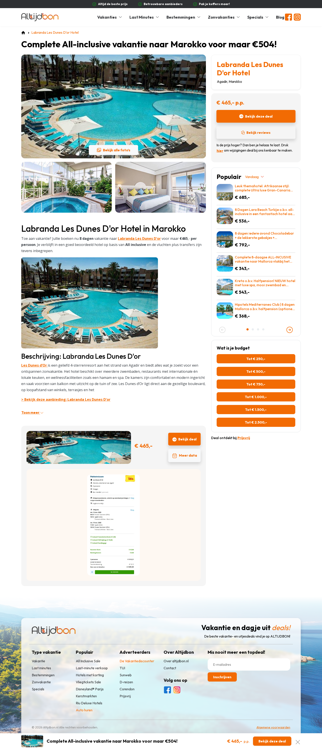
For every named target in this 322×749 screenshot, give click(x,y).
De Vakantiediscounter (137, 661)
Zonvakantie (41, 682)
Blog (280, 17)
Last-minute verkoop (92, 668)
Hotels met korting (90, 675)
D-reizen (126, 682)
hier (220, 150)
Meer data (188, 455)
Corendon (127, 689)
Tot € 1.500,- (256, 409)
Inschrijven (222, 677)
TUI (122, 668)
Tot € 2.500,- (256, 422)
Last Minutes (141, 17)
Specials (255, 17)
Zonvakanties (221, 17)
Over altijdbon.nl (176, 661)
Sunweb (126, 675)
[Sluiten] (298, 741)
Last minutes (41, 668)
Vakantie (38, 661)
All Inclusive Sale (88, 661)
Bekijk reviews (258, 132)
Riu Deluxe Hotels (89, 703)
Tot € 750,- (255, 384)
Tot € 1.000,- (256, 397)
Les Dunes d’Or (34, 365)
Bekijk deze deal (258, 116)
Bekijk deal (187, 439)
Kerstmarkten (86, 696)
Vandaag (252, 177)
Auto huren (84, 710)
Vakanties (107, 17)
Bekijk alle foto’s (116, 150)
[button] (247, 329)
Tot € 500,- (255, 371)
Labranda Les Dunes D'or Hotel (250, 68)
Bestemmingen (180, 17)
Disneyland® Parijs (90, 689)
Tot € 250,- (255, 359)
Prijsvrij (125, 696)
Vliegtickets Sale (88, 682)
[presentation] (222, 329)
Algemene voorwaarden (273, 727)
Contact (170, 668)
